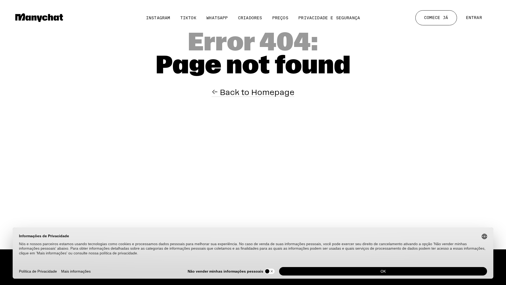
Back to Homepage (256, 92)
